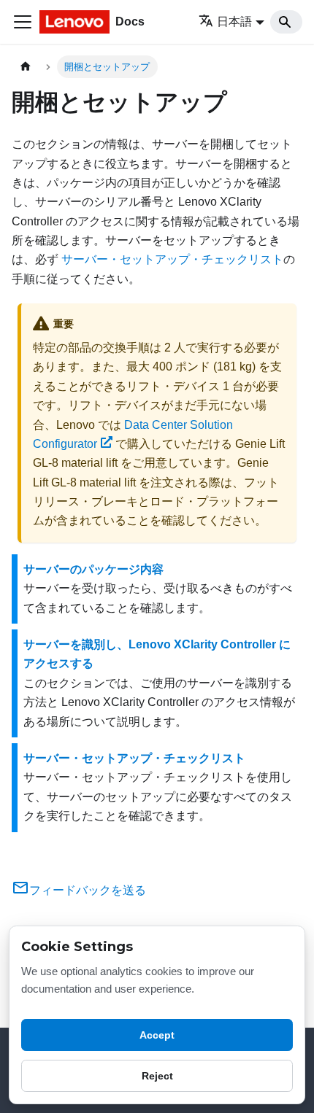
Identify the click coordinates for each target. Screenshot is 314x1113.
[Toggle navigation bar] (23, 22)
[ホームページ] (25, 66)
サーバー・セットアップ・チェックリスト (172, 259)
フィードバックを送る (87, 890)
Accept (157, 1035)
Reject (157, 1076)
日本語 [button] (234, 21)
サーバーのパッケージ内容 (93, 569)
